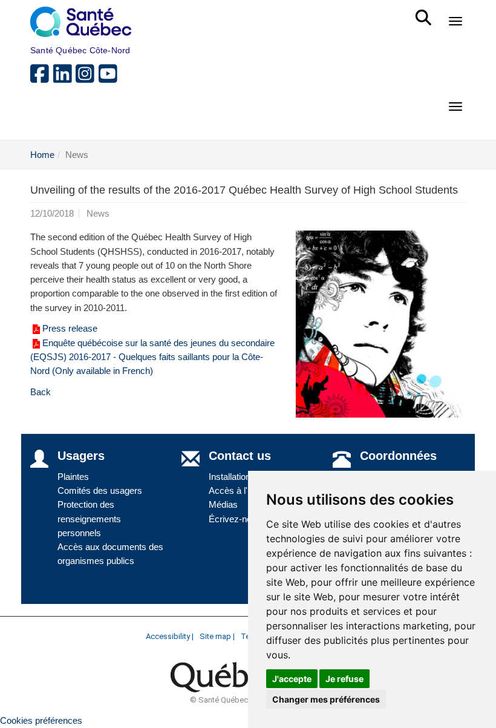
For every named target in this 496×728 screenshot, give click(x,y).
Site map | (217, 636)
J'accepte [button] (292, 679)
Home (42, 154)
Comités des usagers (99, 490)
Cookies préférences (41, 720)
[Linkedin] (64, 78)
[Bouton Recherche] (425, 12)
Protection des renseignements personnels (89, 518)
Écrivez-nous (235, 519)
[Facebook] (41, 78)
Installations (232, 476)
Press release (69, 328)
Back (40, 392)
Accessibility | (170, 636)
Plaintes (73, 476)
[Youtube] (109, 78)
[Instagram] (87, 78)
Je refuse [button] (344, 679)
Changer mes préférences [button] (326, 699)
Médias (223, 504)
